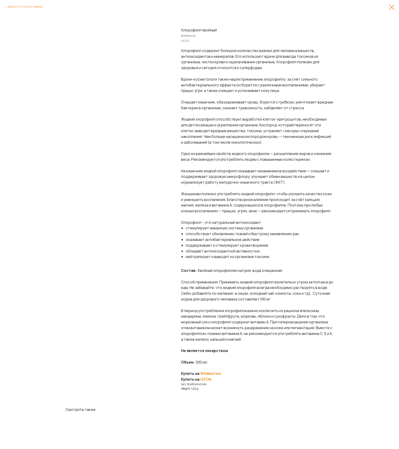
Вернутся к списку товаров (25, 7)
